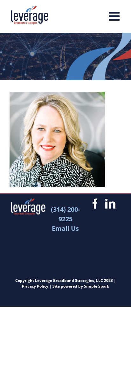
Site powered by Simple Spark (80, 286)
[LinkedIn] (110, 203)
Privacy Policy (35, 286)
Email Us (65, 228)
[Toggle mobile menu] (115, 16)
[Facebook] (95, 203)
